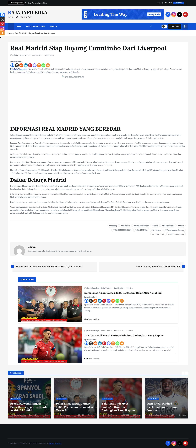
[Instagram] (2, 28)
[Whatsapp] (43, 65)
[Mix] (39, 65)
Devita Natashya (93, 288)
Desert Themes (55, 443)
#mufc (156, 226)
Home (18, 26)
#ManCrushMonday (142, 226)
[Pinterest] (30, 65)
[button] (183, 373)
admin (15, 55)
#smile (181, 226)
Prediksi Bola (15, 399)
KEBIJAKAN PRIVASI (35, 26)
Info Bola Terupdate (18, 69)
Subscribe (175, 26)
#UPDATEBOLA (158, 234)
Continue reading (92, 319)
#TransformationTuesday (175, 230)
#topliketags (156, 230)
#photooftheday (168, 226)
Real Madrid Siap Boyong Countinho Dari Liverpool (35, 33)
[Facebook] (12, 65)
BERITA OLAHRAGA (176, 234)
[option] (29, 398)
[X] (17, 65)
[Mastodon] (35, 65)
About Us (53, 26)
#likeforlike (126, 226)
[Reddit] (21, 65)
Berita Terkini (24, 55)
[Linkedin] (26, 65)
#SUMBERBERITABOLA (122, 230)
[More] (48, 65)
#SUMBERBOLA (141, 230)
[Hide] (1, 37)
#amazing (113, 226)
